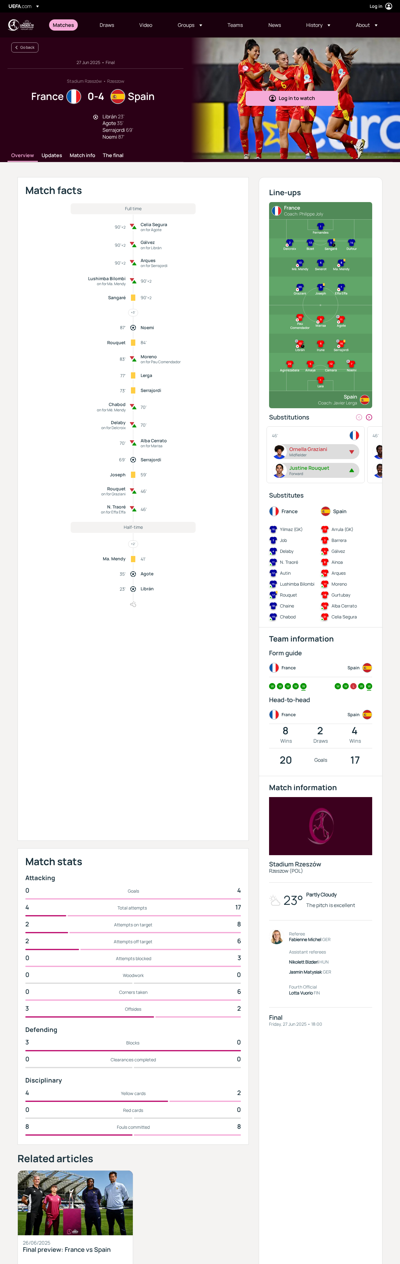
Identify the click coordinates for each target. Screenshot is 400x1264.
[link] (63, 25)
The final (113, 155)
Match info (82, 155)
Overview (22, 155)
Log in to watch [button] (297, 98)
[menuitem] (68, 25)
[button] (190, 25)
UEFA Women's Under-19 (21, 25)
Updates (52, 155)
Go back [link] (27, 47)
